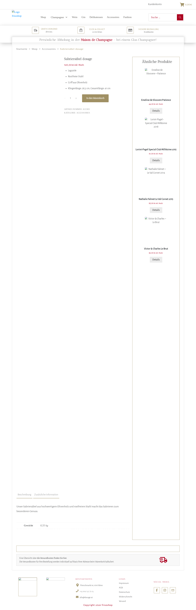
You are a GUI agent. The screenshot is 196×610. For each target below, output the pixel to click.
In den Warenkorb (95, 98)
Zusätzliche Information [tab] (46, 494)
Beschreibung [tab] (24, 494)
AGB (121, 588)
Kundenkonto (155, 4)
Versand (122, 601)
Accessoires (83, 113)
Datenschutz (124, 592)
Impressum (124, 583)
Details (156, 111)
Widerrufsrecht (125, 597)
